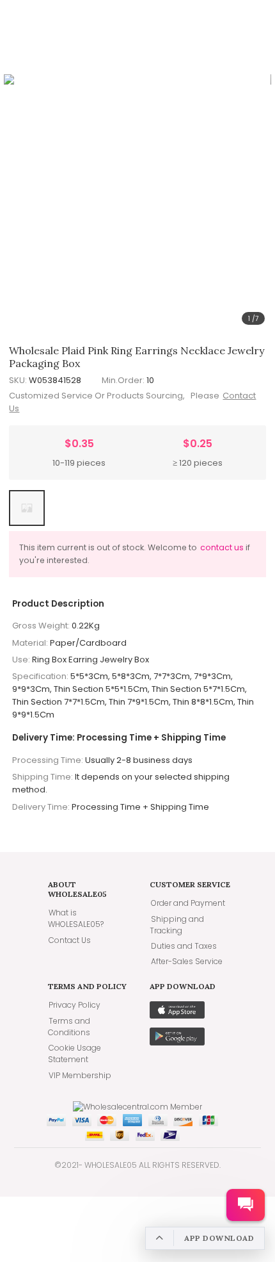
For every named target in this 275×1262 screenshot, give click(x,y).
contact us (222, 547)
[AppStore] (177, 1015)
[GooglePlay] (177, 1042)
